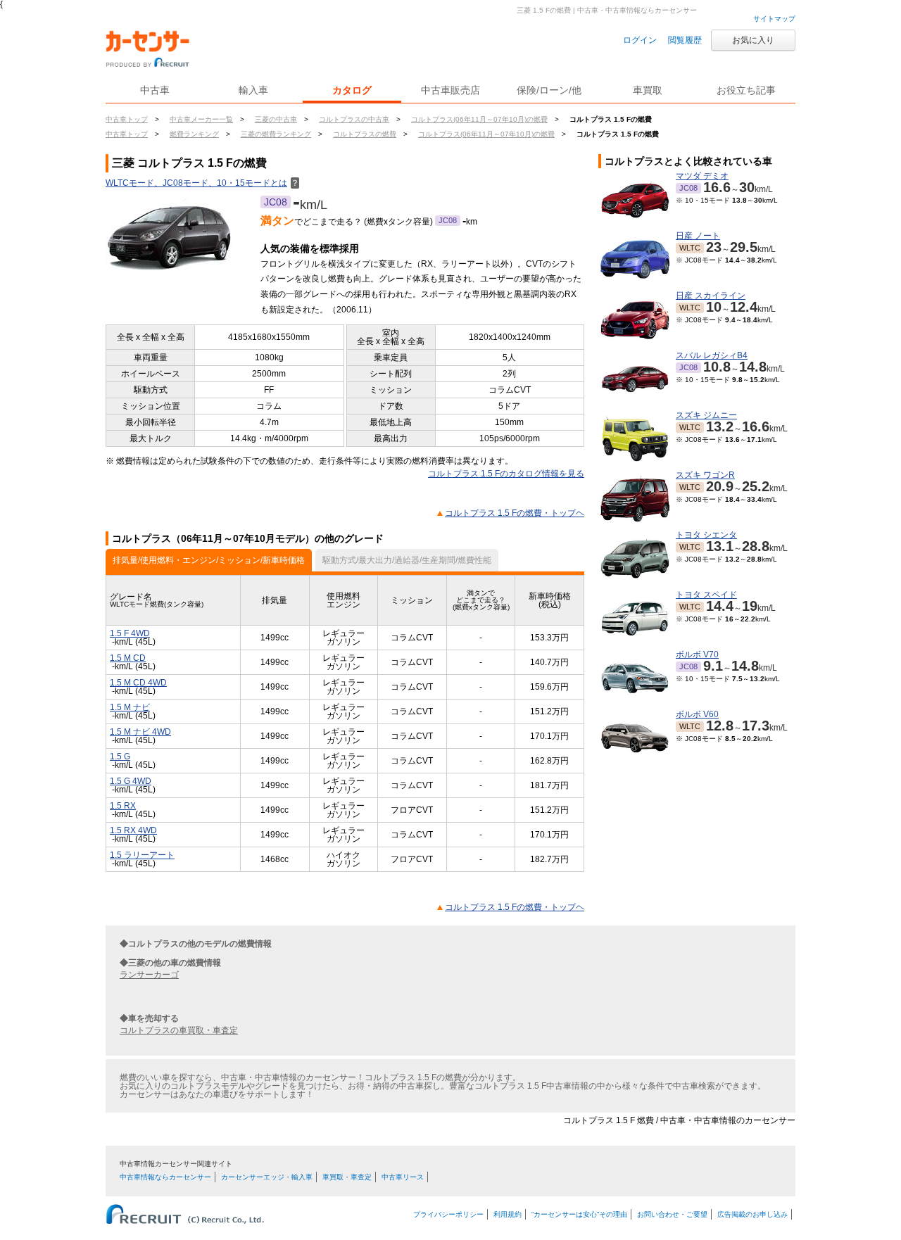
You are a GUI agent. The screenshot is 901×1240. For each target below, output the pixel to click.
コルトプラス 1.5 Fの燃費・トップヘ (514, 513)
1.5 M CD (128, 658)
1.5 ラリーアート (142, 855)
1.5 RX (123, 806)
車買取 (647, 90)
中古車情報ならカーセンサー (165, 1177)
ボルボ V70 (697, 654)
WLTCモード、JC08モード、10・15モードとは (202, 183)
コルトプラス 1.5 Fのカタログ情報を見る (506, 474)
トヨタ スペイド (706, 595)
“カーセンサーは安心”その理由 (579, 1214)
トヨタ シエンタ (706, 535)
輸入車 (253, 90)
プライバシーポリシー (448, 1214)
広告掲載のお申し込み (752, 1214)
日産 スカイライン (710, 295)
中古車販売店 (450, 90)
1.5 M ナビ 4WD (140, 732)
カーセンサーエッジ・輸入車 (267, 1177)
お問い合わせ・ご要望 (672, 1214)
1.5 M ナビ (130, 707)
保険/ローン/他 (549, 90)
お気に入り (753, 40)
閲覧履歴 (685, 40)
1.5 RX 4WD (133, 830)
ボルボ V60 (697, 714)
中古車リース (403, 1177)
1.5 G (120, 756)
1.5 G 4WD (130, 781)
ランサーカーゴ (149, 974)
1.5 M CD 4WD (138, 683)
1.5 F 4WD (130, 633)
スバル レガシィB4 (712, 355)
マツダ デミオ (702, 176)
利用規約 (507, 1214)
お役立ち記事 (746, 90)
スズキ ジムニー (706, 415)
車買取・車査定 (347, 1177)
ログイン (640, 40)
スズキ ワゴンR (705, 475)
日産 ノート (698, 236)
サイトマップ (774, 19)
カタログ (352, 90)
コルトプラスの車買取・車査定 (179, 1030)
